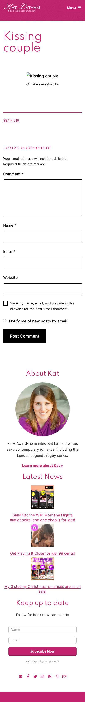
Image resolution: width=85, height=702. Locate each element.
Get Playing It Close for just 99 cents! (42, 553)
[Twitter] (35, 676)
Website (10, 277)
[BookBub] (21, 676)
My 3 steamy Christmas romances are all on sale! (42, 588)
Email (9, 251)
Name (9, 225)
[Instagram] (42, 676)
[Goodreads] (57, 676)
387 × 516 (11, 120)
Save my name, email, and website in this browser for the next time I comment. (42, 306)
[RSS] (50, 676)
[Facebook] (28, 676)
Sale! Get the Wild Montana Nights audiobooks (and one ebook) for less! (42, 517)
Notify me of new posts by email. (38, 321)
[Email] (64, 676)
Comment (13, 174)
